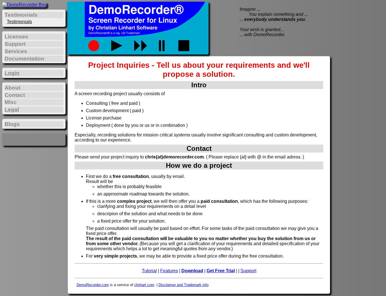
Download (192, 270)
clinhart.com (144, 285)
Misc (11, 102)
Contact (15, 95)
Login (12, 73)
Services (16, 51)
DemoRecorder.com (93, 285)
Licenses (16, 37)
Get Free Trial (221, 270)
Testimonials (19, 21)
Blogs (12, 124)
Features (169, 270)
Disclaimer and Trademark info (184, 285)
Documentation (24, 59)
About (12, 88)
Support (248, 270)
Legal (12, 109)
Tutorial (149, 270)
